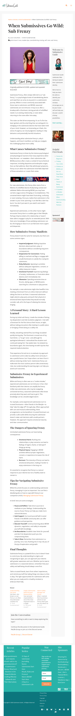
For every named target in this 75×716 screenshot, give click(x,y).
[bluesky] (51, 709)
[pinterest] (64, 709)
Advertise (42, 703)
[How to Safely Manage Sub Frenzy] (44, 599)
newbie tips (25, 40)
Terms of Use (43, 695)
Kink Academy (63, 665)
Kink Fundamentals (25, 19)
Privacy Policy (43, 693)
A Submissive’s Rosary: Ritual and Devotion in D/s (10, 669)
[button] (66, 5)
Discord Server (27, 635)
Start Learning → (57, 123)
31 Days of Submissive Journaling (26, 658)
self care (47, 40)
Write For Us (43, 701)
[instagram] (47, 709)
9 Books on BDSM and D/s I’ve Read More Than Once (59, 171)
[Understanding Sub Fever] (17, 598)
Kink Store (61, 682)
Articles (15, 19)
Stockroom (61, 667)
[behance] (68, 709)
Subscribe (46, 684)
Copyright (42, 698)
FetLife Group (15, 635)
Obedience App (63, 680)
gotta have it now (15, 40)
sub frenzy (54, 40)
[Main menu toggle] (71, 5)
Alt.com (60, 670)
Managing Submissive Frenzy (33, 496)
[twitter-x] (55, 709)
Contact (42, 706)
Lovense (61, 677)
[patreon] (55, 712)
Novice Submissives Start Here (28, 666)
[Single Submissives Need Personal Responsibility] (30, 599)
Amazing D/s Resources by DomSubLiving (63, 659)
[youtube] (60, 709)
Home (10, 19)
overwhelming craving (37, 40)
